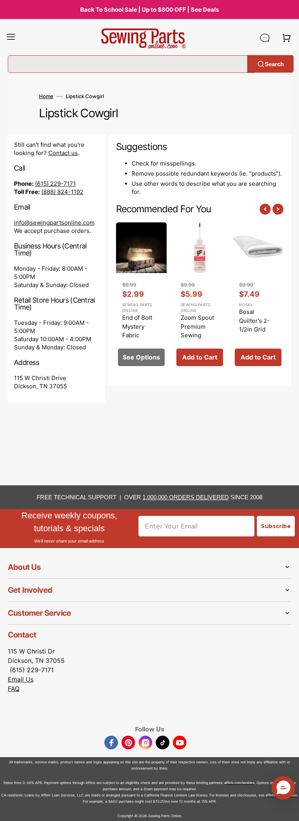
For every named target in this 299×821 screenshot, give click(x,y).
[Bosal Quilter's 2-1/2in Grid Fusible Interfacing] (258, 296)
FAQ (13, 688)
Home (46, 96)
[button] (10, 37)
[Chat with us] (264, 37)
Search (274, 63)
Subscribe (276, 526)
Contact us (63, 153)
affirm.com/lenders (239, 782)
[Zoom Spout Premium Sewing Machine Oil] (199, 296)
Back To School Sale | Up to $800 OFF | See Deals (149, 9)
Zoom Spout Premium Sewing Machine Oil (197, 331)
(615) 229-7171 (55, 183)
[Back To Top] (287, 809)
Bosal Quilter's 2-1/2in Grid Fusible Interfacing (254, 329)
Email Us (20, 679)
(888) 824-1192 (62, 192)
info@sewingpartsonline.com (54, 222)
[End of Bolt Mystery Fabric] (141, 296)
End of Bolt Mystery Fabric (137, 326)
